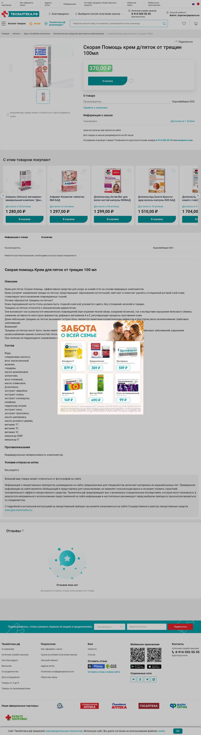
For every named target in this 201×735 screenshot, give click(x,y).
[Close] (139, 324)
